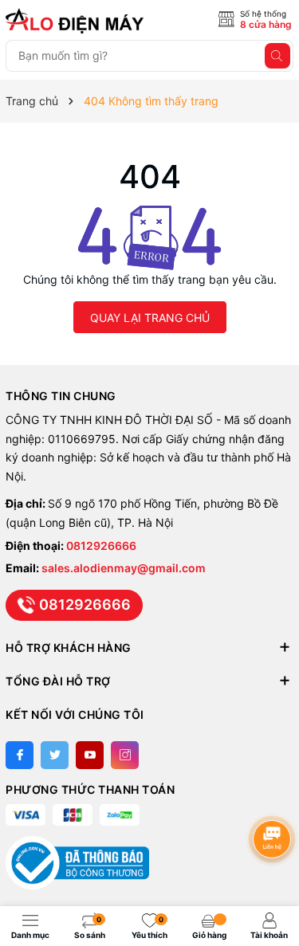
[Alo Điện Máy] (77, 20)
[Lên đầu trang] (275, 797)
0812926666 (101, 545)
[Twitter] (55, 755)
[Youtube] (90, 755)
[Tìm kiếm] (277, 56)
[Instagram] (125, 755)
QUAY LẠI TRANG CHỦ (150, 317)
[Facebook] (19, 755)
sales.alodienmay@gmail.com (123, 568)
